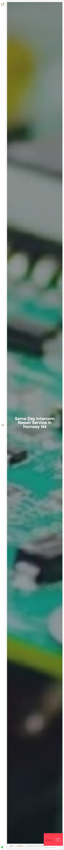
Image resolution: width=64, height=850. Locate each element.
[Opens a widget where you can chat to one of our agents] (53, 841)
